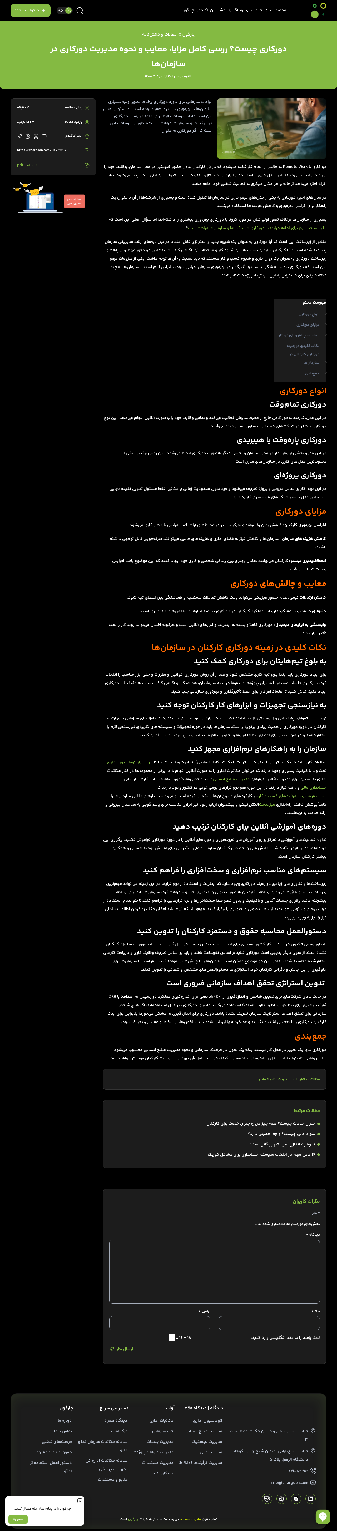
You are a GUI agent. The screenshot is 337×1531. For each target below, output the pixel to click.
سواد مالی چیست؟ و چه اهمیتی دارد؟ (281, 1134)
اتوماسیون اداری (207, 1421)
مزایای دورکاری (307, 325)
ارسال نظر (124, 1349)
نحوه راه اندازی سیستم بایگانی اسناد (282, 1144)
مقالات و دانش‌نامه (306, 1079)
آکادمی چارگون (195, 10)
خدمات (256, 10)
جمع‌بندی (312, 373)
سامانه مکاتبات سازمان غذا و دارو (102, 1446)
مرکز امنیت (117, 1431)
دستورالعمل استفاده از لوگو (51, 1467)
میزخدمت (267, 804)
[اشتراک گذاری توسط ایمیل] (44, 136)
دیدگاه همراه (116, 1421)
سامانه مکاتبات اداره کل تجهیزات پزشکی (106, 1465)
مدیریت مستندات (158, 1463)
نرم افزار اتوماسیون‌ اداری (129, 762)
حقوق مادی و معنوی (54, 1452)
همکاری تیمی (162, 1473)
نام (315, 1311)
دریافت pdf (27, 165)
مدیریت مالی (211, 1452)
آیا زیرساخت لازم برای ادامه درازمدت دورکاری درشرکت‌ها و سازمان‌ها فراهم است (257, 228)
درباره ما (65, 1421)
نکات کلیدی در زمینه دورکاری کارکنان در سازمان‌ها (303, 354)
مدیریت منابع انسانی (231, 779)
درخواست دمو (26, 10)
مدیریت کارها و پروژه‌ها (153, 1452)
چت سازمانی (163, 1431)
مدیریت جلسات (160, 1442)
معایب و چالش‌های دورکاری (297, 335)
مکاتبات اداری (161, 1421)
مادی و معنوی (190, 1519)
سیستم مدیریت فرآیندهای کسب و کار (292, 796)
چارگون (188, 34)
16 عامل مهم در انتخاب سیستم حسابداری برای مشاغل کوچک (261, 1155)
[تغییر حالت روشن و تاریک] (65, 10)
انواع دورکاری (309, 314)
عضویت (18, 1519)
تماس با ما (63, 1431)
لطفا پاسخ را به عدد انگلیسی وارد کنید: (285, 1338)
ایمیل (204, 1311)
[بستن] (79, 1500)
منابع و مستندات (112, 1479)
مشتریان (218, 10)
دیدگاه (313, 1235)
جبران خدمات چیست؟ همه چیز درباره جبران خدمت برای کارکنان (260, 1123)
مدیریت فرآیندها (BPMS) (200, 1463)
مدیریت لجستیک (207, 1442)
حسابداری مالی (313, 787)
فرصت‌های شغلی (57, 1442)
